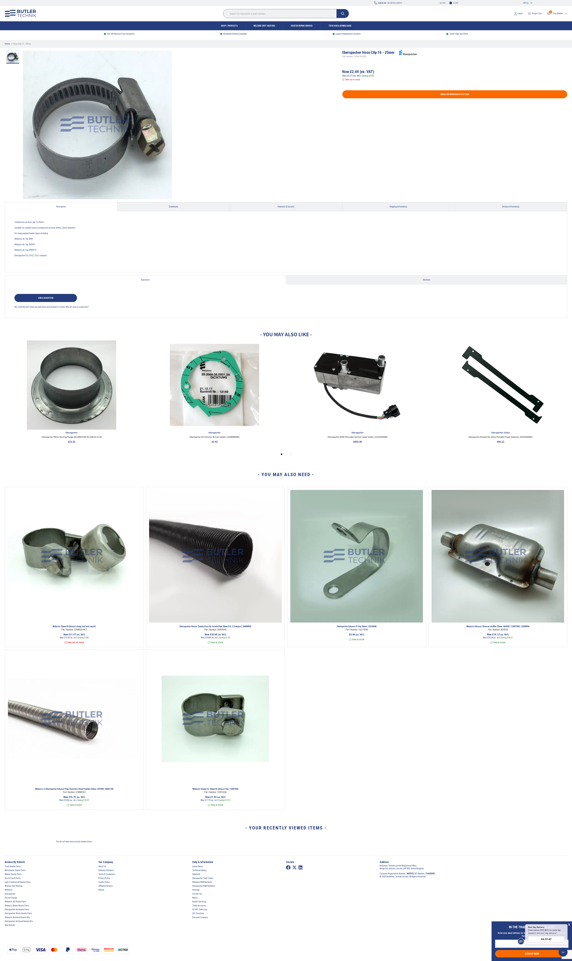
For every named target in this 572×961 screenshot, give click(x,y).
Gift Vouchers (198, 913)
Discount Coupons (200, 917)
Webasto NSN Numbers (202, 882)
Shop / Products (229, 26)
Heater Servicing (199, 901)
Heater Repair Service (302, 26)
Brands (101, 890)
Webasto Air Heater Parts (15, 901)
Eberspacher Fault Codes (202, 878)
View (57, 618)
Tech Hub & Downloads (339, 26)
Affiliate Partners (105, 886)
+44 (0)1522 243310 (390, 3)
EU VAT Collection (199, 909)
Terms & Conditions (106, 874)
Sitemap (195, 890)
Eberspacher (10, 894)
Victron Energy (11, 897)
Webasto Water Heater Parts (17, 905)
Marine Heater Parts (13, 874)
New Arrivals (10, 925)
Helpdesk (196, 874)
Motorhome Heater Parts (15, 870)
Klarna (195, 897)
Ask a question (45, 298)
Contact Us (197, 894)
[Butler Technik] (21, 13)
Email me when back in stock (454, 94)
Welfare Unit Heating (264, 26)
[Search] (343, 13)
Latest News (197, 866)
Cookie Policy (104, 882)
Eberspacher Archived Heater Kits (19, 921)
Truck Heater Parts (13, 866)
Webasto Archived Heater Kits (17, 917)
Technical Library (199, 870)
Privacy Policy (104, 878)
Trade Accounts (199, 905)
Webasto (8, 890)
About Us (102, 866)
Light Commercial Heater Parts (18, 882)
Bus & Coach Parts (12, 878)
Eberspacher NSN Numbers (203, 886)
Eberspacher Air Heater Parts (17, 909)
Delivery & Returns (106, 870)
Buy (98, 618)
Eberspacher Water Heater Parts (18, 913)
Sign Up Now (532, 953)
